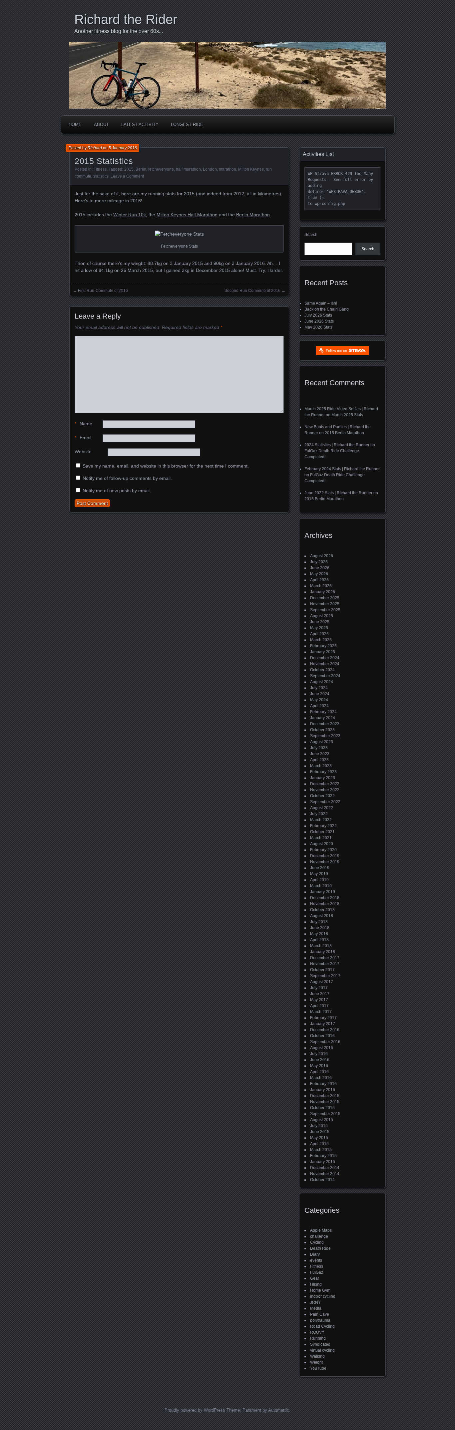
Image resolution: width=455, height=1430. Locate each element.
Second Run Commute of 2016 (252, 290)
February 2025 (323, 646)
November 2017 (324, 963)
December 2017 (324, 957)
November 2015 (324, 1101)
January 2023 (322, 777)
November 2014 (324, 1173)
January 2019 (322, 891)
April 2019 (319, 879)
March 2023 (321, 765)
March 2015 (321, 1149)
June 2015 (319, 1131)
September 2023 (325, 735)
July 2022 (319, 813)
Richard (95, 148)
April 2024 (319, 706)
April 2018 (319, 939)
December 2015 (324, 1095)
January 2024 (322, 717)
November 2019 (324, 861)
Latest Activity (140, 124)
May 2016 (319, 1065)
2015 (129, 169)
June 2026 (319, 568)
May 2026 (319, 574)
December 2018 (324, 897)
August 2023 (321, 741)
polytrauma (320, 1320)
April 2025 (319, 634)
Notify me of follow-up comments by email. (127, 478)
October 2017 (322, 969)
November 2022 (324, 789)
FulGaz (316, 1272)
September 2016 (325, 1041)
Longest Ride (187, 124)
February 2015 (323, 1155)
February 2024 (323, 712)
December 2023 (324, 723)
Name (83, 423)
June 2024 (319, 694)
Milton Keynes (251, 169)
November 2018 (324, 903)
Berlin (141, 169)
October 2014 (322, 1179)
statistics (101, 176)
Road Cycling (322, 1326)
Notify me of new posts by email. (117, 490)
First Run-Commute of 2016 (103, 290)
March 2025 (321, 640)
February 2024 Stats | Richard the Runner (342, 469)
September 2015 (325, 1113)
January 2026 (322, 592)
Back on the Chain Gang (326, 309)
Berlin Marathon (253, 214)
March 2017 (321, 1011)
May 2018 (319, 933)
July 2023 (319, 747)
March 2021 (321, 837)
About (101, 124)
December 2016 (324, 1029)
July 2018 (319, 921)
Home (75, 124)
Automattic (278, 1410)
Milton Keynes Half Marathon (187, 214)
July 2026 (319, 562)
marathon (227, 169)
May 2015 (319, 1137)
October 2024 (322, 670)
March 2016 (321, 1077)
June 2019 (319, 867)
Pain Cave (319, 1314)
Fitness (100, 169)
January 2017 (322, 1023)
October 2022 (322, 795)
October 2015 (322, 1107)
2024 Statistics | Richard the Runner (336, 445)
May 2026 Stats (318, 327)
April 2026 (319, 580)
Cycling (317, 1242)
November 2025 (324, 604)
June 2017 (319, 993)
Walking (317, 1356)
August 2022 (321, 807)
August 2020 (321, 843)
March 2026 (321, 586)
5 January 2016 (123, 148)
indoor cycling (322, 1296)
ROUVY (317, 1332)
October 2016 (322, 1035)
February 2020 (323, 849)
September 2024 (325, 676)
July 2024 (319, 688)
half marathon (188, 169)
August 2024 (321, 682)
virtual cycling (322, 1350)
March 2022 (321, 819)
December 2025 (324, 598)
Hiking (316, 1284)
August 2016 (321, 1047)
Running (318, 1338)
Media (315, 1308)
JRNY (315, 1302)
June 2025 (319, 622)
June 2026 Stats (319, 321)
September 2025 (325, 610)
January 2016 (322, 1089)
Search (310, 234)
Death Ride (320, 1248)
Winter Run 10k (129, 214)
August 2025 (321, 616)
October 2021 (322, 831)
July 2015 (319, 1125)
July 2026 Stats (318, 315)
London (210, 169)
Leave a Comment (127, 176)
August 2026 (321, 556)
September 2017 (325, 975)
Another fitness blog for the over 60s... (118, 31)
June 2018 (319, 927)
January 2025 (322, 652)
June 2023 (319, 753)
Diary (315, 1254)
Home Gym (320, 1290)
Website (83, 451)
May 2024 (319, 700)
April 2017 (319, 1005)
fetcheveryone (161, 169)
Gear (314, 1278)
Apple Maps (321, 1230)
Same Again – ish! (320, 303)
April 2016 (319, 1071)
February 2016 (323, 1083)
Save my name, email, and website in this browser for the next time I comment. (166, 466)
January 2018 (322, 951)
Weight (316, 1362)
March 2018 (321, 945)
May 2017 (319, 999)
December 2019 (324, 855)
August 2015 (321, 1119)
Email (83, 437)
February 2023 (323, 771)
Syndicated (320, 1344)
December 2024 (324, 658)
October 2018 (322, 909)
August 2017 (321, 981)
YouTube (318, 1368)
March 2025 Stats (347, 415)
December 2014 (324, 1167)
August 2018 (321, 915)
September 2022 (325, 801)
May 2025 (319, 628)
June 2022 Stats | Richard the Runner (338, 493)
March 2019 (321, 885)
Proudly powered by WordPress (195, 1410)
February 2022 (323, 825)
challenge (319, 1236)
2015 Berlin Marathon (344, 433)
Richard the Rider (125, 19)
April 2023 (319, 759)
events (316, 1260)
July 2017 (319, 987)
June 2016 (319, 1059)
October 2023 (322, 729)
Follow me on (337, 351)
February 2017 (323, 1017)
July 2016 (319, 1053)
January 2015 (322, 1161)
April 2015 (319, 1143)
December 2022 (324, 783)
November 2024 (324, 664)
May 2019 (319, 873)
